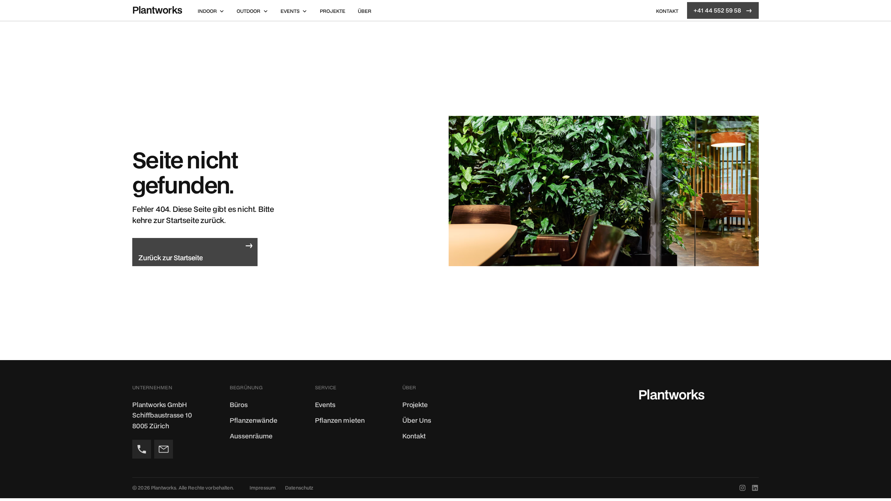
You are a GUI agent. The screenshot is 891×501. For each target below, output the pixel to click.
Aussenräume (251, 435)
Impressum (263, 487)
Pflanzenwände (253, 420)
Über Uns (416, 420)
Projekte (332, 11)
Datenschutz (299, 487)
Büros (239, 404)
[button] (211, 10)
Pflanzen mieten (340, 420)
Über (364, 11)
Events (325, 404)
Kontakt (667, 11)
